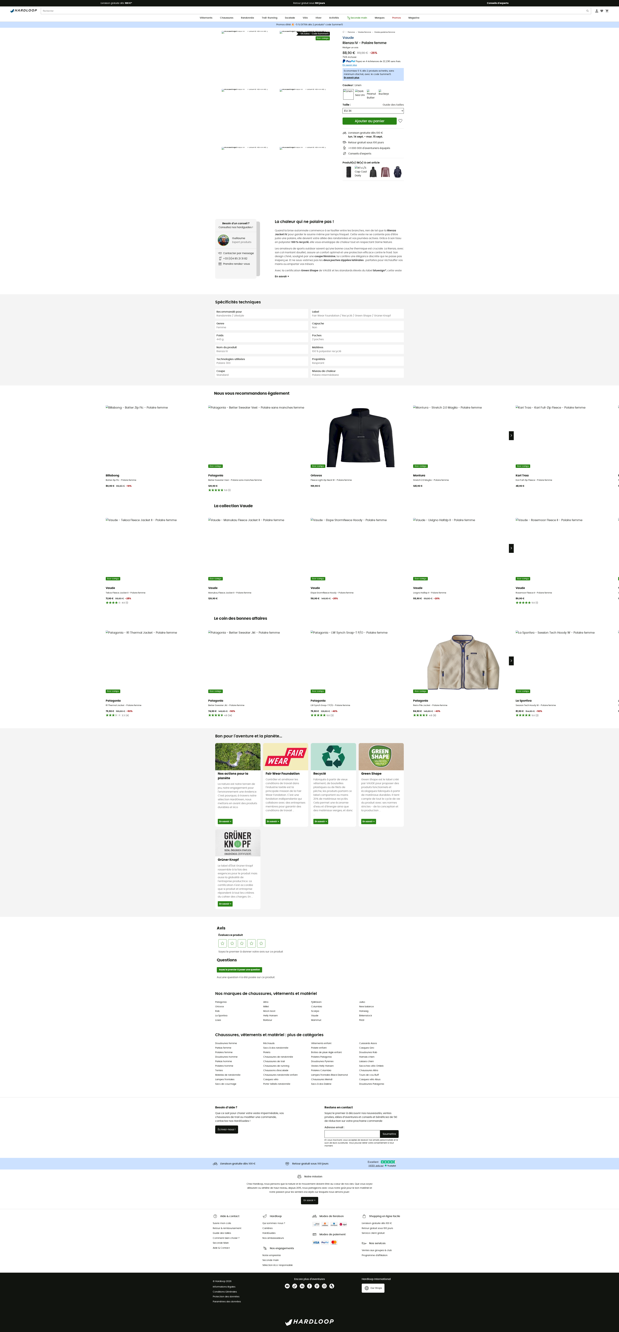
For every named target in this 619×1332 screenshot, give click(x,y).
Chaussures (226, 18)
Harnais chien (366, 1057)
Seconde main (359, 18)
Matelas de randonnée (228, 1075)
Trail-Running (269, 18)
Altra (265, 1002)
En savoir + (282, 276)
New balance (366, 1007)
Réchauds (269, 1043)
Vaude (348, 37)
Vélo (305, 18)
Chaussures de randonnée (278, 1057)
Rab (217, 1011)
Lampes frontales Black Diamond (329, 1075)
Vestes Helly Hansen (322, 1066)
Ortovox (219, 1007)
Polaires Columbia (321, 1070)
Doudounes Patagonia (371, 1084)
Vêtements (206, 18)
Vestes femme (364, 32)
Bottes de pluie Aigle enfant (326, 1052)
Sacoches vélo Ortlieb (371, 1066)
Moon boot (269, 1011)
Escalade (290, 18)
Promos (396, 18)
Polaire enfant (319, 1048)
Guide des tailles (393, 105)
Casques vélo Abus (369, 1079)
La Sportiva (221, 1016)
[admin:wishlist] (400, 121)
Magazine (413, 18)
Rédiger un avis (350, 48)
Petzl (361, 1020)
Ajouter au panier (369, 121)
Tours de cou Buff (369, 1075)
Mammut (316, 1020)
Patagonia (220, 1002)
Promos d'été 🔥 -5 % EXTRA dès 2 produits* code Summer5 (309, 25)
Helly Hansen (270, 1016)
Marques (379, 18)
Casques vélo (270, 1079)
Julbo (362, 1002)
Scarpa (315, 1011)
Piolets (266, 1052)
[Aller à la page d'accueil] (345, 32)
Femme (351, 32)
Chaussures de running (276, 1066)
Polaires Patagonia (321, 1057)
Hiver (318, 18)
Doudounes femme (226, 1043)
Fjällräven (316, 1002)
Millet (266, 1007)
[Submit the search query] (587, 11)
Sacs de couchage (225, 1084)
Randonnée (247, 18)
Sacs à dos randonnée (275, 1048)
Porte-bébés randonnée (276, 1084)
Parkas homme (223, 1061)
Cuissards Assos (368, 1043)
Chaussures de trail (274, 1061)
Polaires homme (224, 1066)
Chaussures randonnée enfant (280, 1075)
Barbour (267, 1020)
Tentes (219, 1070)
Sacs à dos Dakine (321, 1084)
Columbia (316, 1007)
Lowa (218, 1020)
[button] (250, 59)
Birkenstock (365, 1016)
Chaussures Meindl (321, 1079)
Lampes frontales (224, 1079)
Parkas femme (223, 1048)
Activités (334, 18)
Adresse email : (334, 1127)
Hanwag (363, 1011)
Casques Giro (366, 1048)
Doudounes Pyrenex (322, 1061)
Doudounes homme (226, 1057)
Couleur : (352, 85)
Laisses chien (366, 1061)
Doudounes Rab (368, 1052)
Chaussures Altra (368, 1070)
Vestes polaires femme (384, 32)
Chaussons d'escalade (275, 1070)
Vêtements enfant (321, 1043)
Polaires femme (224, 1052)
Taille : (347, 105)
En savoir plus (351, 78)
